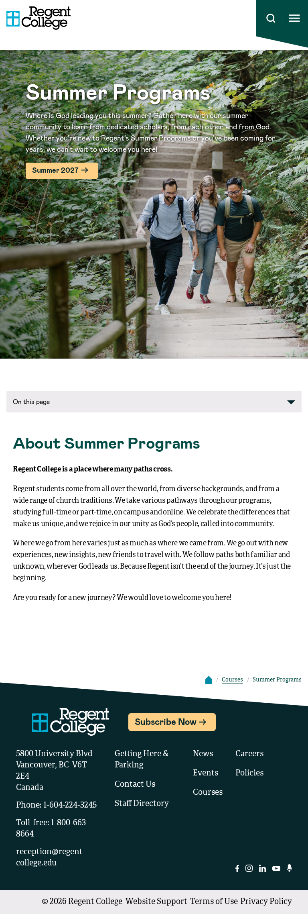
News (203, 754)
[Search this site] (270, 18)
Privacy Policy (266, 902)
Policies (249, 773)
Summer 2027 (55, 169)
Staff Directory (142, 804)
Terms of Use (214, 902)
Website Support (156, 902)
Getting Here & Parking (142, 759)
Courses (232, 680)
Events (205, 773)
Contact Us (135, 785)
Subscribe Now (166, 721)
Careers (249, 754)
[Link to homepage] (35, 18)
